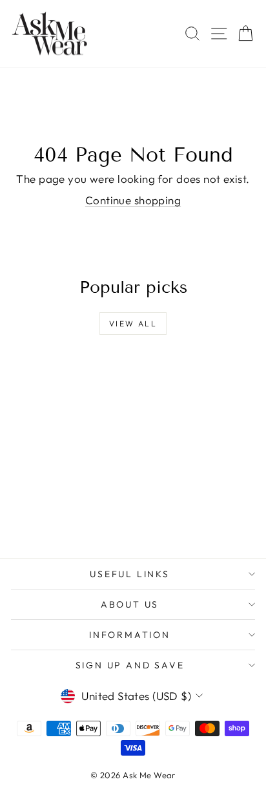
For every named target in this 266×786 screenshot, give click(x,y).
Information (129, 635)
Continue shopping (133, 200)
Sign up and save (130, 665)
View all (133, 323)
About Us (130, 604)
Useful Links (130, 574)
